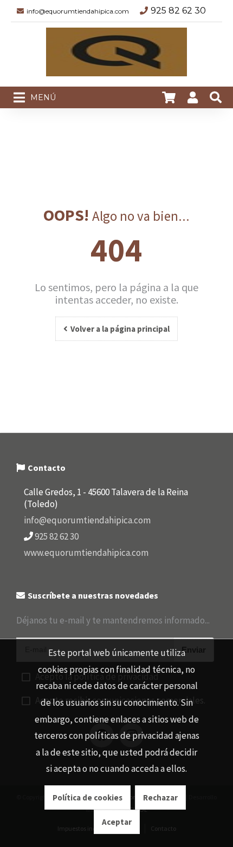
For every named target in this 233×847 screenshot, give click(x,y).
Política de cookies (87, 797)
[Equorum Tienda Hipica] (116, 55)
